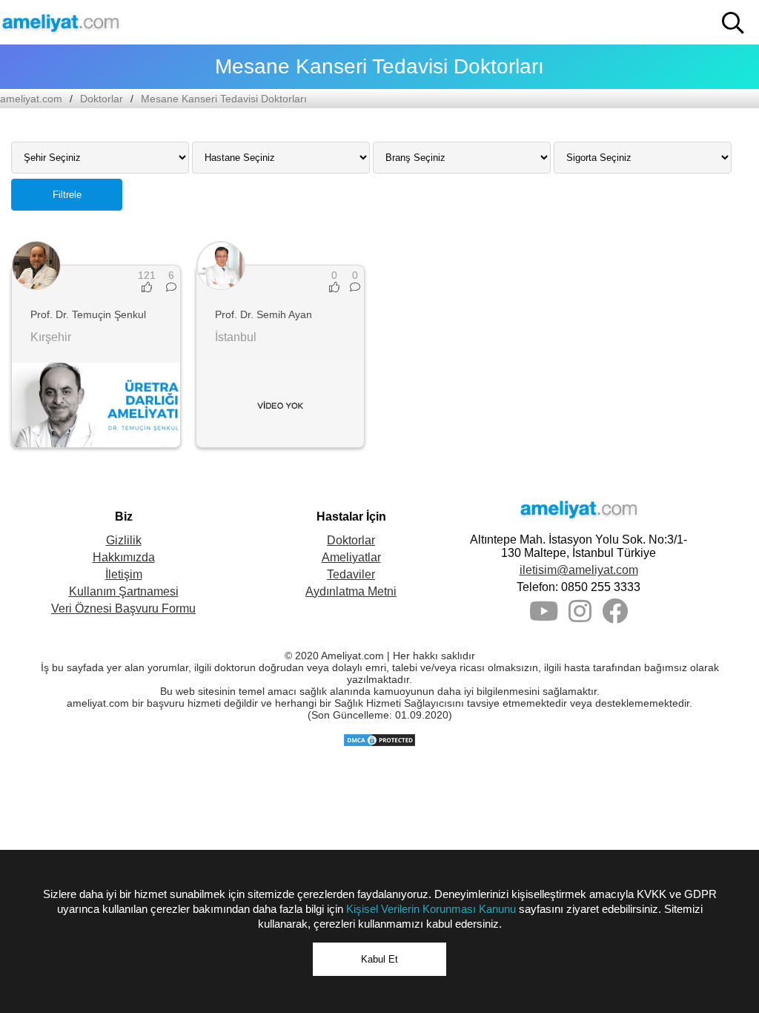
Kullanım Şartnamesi (124, 591)
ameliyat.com (31, 99)
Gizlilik (124, 540)
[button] (733, 23)
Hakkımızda (124, 557)
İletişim (123, 574)
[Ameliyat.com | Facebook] (615, 616)
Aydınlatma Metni (351, 591)
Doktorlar (101, 99)
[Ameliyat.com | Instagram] (580, 616)
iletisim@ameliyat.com (579, 570)
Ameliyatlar (351, 557)
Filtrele (67, 194)
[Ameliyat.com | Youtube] (543, 616)
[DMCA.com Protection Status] (379, 744)
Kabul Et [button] (379, 959)
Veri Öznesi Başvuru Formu (123, 608)
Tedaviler (351, 574)
